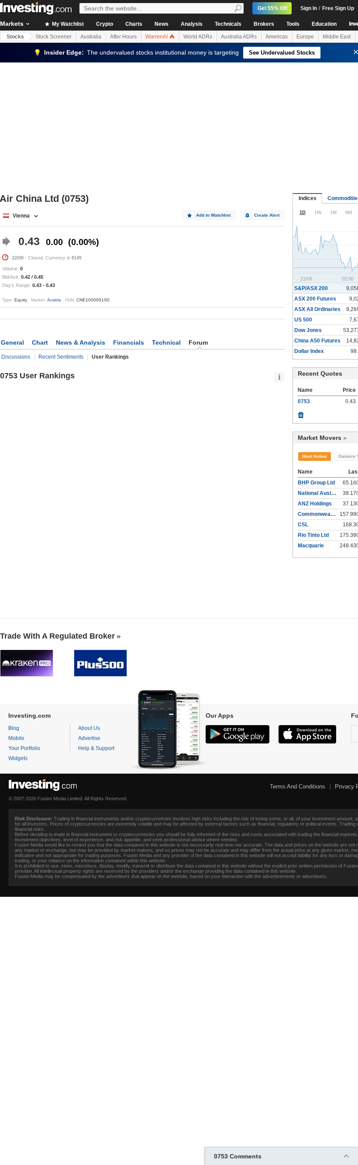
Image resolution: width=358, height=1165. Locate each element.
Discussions (15, 357)
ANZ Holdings (315, 504)
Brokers (264, 24)
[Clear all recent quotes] (301, 413)
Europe (305, 37)
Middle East (337, 37)
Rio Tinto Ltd (313, 535)
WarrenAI (157, 37)
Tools (292, 24)
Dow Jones (308, 330)
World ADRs (197, 37)
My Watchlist (67, 24)
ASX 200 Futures (315, 299)
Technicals (228, 24)
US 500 (303, 320)
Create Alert (266, 215)
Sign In (308, 8)
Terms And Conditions (297, 786)
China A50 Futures (317, 341)
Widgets (18, 758)
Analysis (192, 24)
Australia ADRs (239, 37)
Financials (128, 342)
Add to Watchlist (213, 215)
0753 (304, 401)
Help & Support (96, 748)
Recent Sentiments (60, 357)
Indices (308, 198)
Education (324, 24)
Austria (54, 299)
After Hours (123, 37)
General (12, 342)
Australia (90, 37)
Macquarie (311, 546)
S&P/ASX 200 (311, 288)
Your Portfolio (24, 748)
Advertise (89, 738)
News (162, 24)
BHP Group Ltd (316, 483)
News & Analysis (80, 342)
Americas (276, 37)
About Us (89, 728)
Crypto (104, 24)
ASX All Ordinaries (317, 309)
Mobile (16, 738)
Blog (13, 728)
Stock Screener (53, 37)
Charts (133, 24)
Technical (166, 342)
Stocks (15, 37)
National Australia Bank (327, 493)
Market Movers (319, 437)
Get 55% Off (272, 8)
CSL (303, 525)
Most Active (314, 456)
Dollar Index (309, 351)
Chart (40, 342)
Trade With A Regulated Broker (57, 636)
